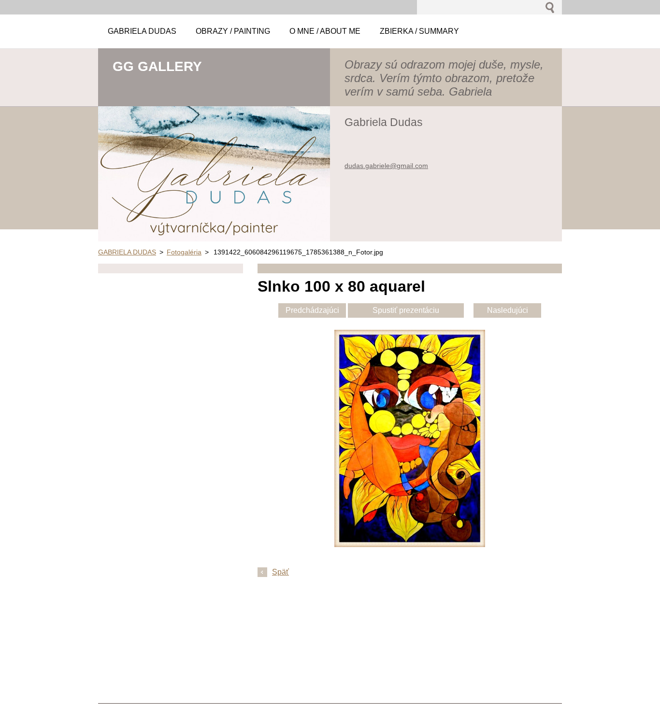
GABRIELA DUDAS (127, 252)
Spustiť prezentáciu (406, 310)
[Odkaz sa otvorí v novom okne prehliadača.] (409, 544)
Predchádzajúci (312, 310)
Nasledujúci (507, 310)
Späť (280, 572)
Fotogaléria (184, 252)
